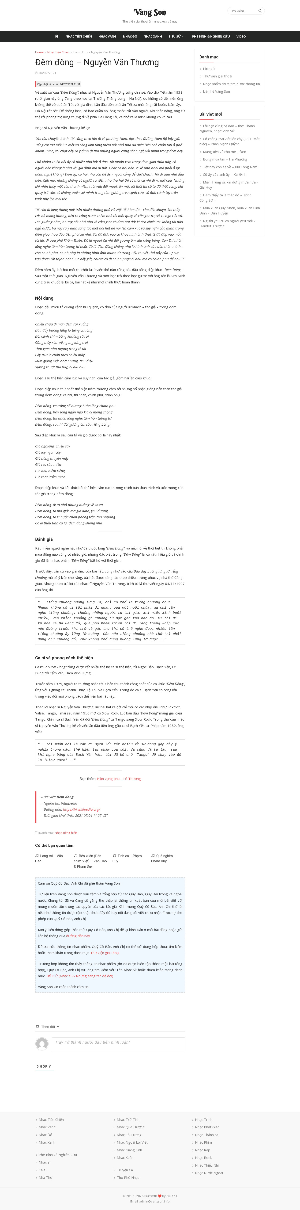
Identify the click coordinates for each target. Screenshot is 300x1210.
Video (241, 36)
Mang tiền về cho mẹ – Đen (224, 151)
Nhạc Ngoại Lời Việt (132, 1142)
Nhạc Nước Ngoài (209, 1172)
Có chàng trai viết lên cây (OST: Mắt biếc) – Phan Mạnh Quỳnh (229, 141)
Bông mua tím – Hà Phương (225, 159)
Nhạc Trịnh (203, 1119)
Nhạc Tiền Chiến (79, 36)
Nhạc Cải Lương (129, 1134)
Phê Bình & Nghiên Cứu (211, 36)
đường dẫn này (78, 935)
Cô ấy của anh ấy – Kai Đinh (224, 174)
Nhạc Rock (203, 1157)
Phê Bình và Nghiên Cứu (58, 1154)
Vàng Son (150, 12)
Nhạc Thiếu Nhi (207, 1165)
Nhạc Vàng (107, 36)
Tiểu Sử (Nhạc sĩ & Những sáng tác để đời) (79, 975)
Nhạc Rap (202, 1150)
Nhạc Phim (203, 1142)
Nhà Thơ (45, 1177)
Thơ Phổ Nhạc (128, 1177)
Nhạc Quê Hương (131, 1127)
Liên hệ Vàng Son (216, 91)
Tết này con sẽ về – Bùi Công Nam (230, 166)
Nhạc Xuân (125, 1157)
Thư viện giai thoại (104, 952)
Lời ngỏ (209, 68)
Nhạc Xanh (153, 36)
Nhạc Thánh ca (206, 1134)
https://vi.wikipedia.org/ (81, 809)
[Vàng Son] (57, 36)
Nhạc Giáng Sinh (129, 1150)
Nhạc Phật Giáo (207, 1127)
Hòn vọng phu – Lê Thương (119, 778)
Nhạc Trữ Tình (128, 1119)
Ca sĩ (42, 1170)
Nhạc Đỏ (130, 36)
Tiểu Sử (175, 36)
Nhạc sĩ (44, 1162)
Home (39, 52)
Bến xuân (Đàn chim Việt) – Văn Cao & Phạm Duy (90, 861)
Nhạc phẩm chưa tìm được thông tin (231, 83)
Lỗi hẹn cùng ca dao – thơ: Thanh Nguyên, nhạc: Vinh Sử (227, 128)
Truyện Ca (125, 1170)
